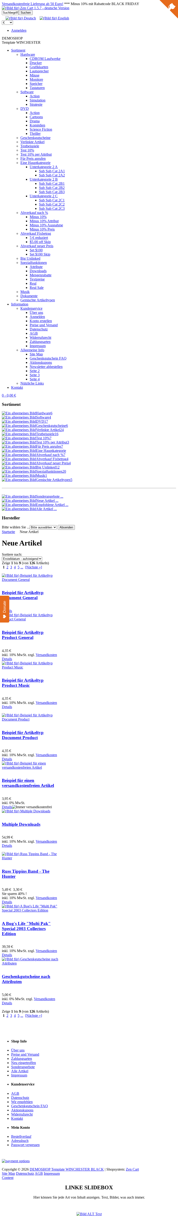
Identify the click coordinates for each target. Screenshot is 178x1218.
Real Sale (37, 288)
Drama (35, 121)
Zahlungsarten (40, 342)
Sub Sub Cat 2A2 (52, 175)
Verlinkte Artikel (32, 142)
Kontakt (17, 387)
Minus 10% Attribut (44, 221)
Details (7, 659)
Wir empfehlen (22, 1102)
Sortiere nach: (12, 554)
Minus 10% (38, 217)
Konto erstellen (41, 321)
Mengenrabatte (40, 275)
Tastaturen (37, 88)
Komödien (37, 125)
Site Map (36, 354)
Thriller (35, 134)
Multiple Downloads (21, 824)
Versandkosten (46, 655)
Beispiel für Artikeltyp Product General (23, 635)
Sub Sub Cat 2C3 (52, 208)
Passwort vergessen (25, 1145)
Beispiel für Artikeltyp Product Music (23, 683)
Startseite (8, 532)
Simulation (37, 100)
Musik (25, 292)
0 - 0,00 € (9, 395)
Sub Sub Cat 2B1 (52, 183)
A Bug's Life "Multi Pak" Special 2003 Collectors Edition (26, 928)
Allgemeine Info (32, 350)
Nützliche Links (32, 383)
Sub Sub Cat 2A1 (52, 171)
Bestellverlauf (21, 1136)
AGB (34, 333)
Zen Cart (132, 1169)
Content (7, 1178)
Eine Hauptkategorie (35, 163)
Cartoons (36, 117)
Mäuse (34, 75)
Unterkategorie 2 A (44, 167)
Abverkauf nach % (34, 213)
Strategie (36, 104)
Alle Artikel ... (46, 509)
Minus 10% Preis (42, 229)
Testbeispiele (29, 146)
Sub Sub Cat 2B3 (52, 192)
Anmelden (18, 30)
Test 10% (27, 150)
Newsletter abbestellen (46, 367)
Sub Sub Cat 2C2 (52, 204)
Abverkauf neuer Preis (36, 246)
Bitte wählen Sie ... (16, 527)
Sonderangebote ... (49, 496)
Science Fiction (41, 129)
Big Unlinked (30, 258)
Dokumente (29, 296)
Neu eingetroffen (23, 1063)
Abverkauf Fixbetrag (35, 233)
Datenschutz (39, 329)
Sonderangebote (23, 1067)
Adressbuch (20, 1141)
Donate (4, 607)
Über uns (36, 313)
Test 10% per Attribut (36, 154)
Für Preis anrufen (33, 158)
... (21, 567)
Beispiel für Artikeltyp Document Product (23, 735)
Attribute (36, 267)
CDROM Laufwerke (45, 59)
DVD (24, 109)
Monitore (36, 79)
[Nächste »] (33, 567)
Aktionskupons (41, 362)
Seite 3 (35, 375)
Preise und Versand (44, 325)
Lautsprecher (39, 71)
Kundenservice (31, 308)
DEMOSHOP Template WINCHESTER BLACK (67, 1169)
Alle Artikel (19, 1071)
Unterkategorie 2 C (44, 196)
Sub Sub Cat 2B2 (52, 188)
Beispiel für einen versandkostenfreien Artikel (28, 783)
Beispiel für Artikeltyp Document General (23, 595)
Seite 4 (35, 379)
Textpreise (37, 279)
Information (19, 304)
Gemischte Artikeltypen (37, 300)
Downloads (38, 271)
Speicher (36, 84)
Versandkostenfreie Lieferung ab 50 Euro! (32, 4)
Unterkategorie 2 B (44, 179)
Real (33, 283)
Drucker (36, 63)
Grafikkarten (39, 67)
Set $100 (36, 250)
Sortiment (18, 50)
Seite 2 (35, 371)
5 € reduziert (39, 238)
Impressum (38, 346)
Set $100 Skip (40, 254)
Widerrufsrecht (40, 337)
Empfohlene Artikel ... (52, 505)
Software (27, 92)
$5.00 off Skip (40, 242)
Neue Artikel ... (47, 501)
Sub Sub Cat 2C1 (52, 200)
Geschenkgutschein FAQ (48, 358)
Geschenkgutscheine (35, 138)
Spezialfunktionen (33, 263)
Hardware (27, 54)
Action (35, 96)
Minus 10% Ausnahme (46, 225)
